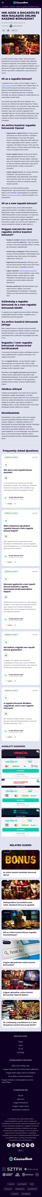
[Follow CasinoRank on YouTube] (23, 1145)
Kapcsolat (20, 1099)
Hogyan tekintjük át (20, 1103)
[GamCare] (27, 1174)
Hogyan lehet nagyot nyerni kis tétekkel (20, 1073)
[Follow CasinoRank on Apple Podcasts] (32, 1145)
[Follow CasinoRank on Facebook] (9, 1145)
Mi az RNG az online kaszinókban (20, 1076)
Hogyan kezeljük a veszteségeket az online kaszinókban (17, 1081)
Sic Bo (20, 1049)
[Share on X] (3, 30)
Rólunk (20, 1095)
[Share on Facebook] (8, 30)
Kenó (21, 1045)
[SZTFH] (12, 1169)
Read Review (21, 774)
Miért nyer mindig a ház (20, 1066)
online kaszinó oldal (8, 85)
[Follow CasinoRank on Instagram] (14, 1145)
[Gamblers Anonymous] (17, 1174)
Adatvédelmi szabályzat (20, 1110)
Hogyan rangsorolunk (21, 1106)
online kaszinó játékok (13, 195)
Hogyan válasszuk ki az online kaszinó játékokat (20, 1069)
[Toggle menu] (3, 3)
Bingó (20, 1042)
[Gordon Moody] (8, 1174)
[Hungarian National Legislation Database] (31, 1169)
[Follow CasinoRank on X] (18, 1145)
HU (20, 1150)
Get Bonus (20, 770)
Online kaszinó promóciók (28, 271)
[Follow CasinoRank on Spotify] (28, 1145)
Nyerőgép (20, 1052)
